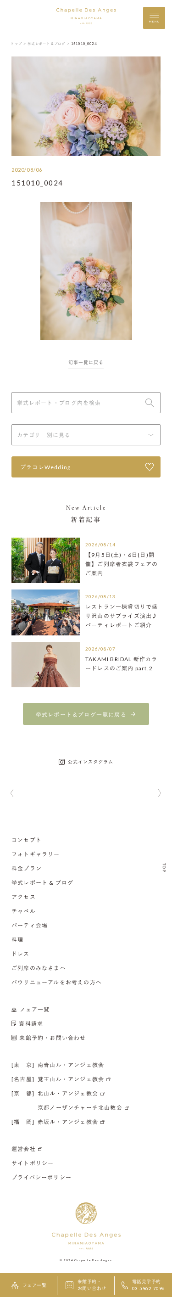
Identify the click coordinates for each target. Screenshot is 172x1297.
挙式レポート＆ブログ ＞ (49, 43)
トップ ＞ (19, 43)
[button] (12, 793)
